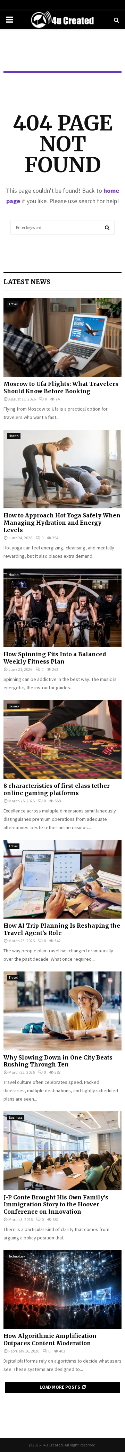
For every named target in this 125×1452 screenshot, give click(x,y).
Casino (14, 706)
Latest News (26, 282)
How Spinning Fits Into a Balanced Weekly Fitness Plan (54, 658)
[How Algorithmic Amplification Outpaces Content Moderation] (62, 1289)
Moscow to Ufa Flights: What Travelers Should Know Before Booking (60, 387)
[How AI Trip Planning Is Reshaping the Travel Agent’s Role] (62, 879)
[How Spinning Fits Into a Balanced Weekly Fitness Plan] (62, 608)
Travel (13, 304)
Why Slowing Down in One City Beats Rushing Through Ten (57, 1061)
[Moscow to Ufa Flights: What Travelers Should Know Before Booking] (62, 337)
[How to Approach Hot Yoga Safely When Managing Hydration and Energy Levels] (62, 469)
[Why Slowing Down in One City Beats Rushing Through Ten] (62, 1010)
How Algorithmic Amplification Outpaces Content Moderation (50, 1339)
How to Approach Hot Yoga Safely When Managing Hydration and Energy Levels (61, 522)
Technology (17, 1256)
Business (16, 1117)
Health (14, 436)
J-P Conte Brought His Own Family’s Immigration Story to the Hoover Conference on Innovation (55, 1204)
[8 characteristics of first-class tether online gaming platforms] (62, 739)
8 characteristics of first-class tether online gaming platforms (56, 789)
